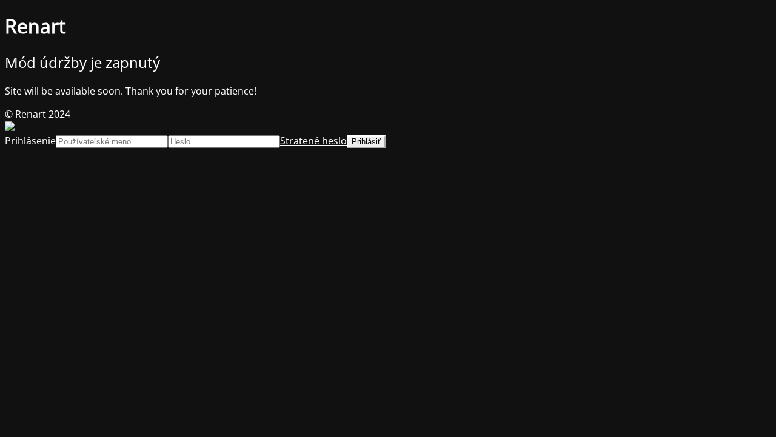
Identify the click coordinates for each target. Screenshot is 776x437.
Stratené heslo (313, 140)
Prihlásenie (30, 140)
